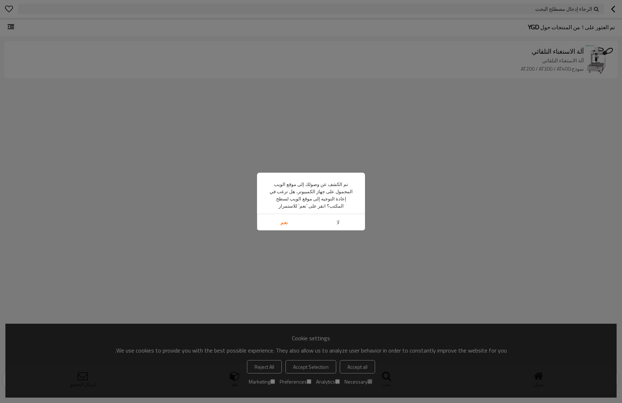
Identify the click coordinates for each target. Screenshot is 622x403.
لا (338, 222)
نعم (284, 222)
